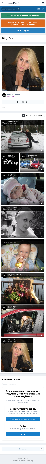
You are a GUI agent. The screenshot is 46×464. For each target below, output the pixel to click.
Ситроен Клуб (10, 3)
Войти (23, 434)
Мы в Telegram (23, 31)
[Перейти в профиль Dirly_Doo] (4, 95)
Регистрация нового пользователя (23, 419)
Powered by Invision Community (23, 461)
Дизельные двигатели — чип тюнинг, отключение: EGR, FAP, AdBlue (23, 23)
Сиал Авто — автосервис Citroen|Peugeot (23, 15)
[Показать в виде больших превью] (27, 115)
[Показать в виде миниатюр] (23, 115)
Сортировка (38, 115)
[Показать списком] (30, 115)
